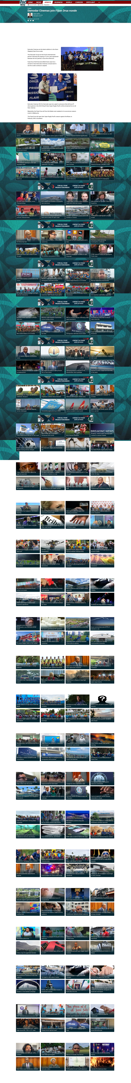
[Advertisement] (65, 34)
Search (47, 4)
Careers (79, 2)
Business (58, 2)
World (69, 2)
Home (30, 2)
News (38, 2)
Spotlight (90, 2)
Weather (41, 4)
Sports (47, 2)
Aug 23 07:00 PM (33, 4)
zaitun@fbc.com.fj (37, 16)
